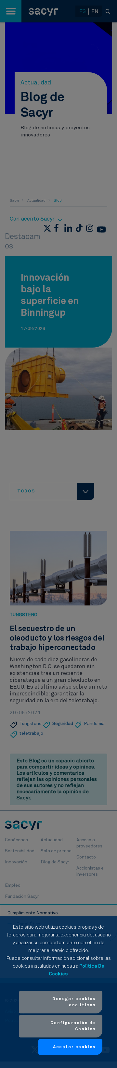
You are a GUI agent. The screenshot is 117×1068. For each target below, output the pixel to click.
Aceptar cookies (74, 1047)
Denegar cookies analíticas (74, 1002)
